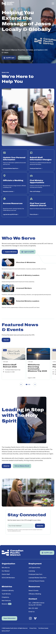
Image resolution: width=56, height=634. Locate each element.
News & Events (33, 590)
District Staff (6, 574)
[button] (53, 3)
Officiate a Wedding (35, 594)
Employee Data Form (35, 574)
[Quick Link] (14, 160)
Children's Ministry (8, 590)
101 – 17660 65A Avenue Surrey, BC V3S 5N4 (37, 604)
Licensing (32, 571)
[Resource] (13, 364)
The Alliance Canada (43, 628)
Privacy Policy (33, 628)
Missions (5, 604)
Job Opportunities (34, 567)
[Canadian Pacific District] (8, 3)
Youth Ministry (6, 594)
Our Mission (6, 571)
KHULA (8, 630)
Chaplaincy (5, 597)
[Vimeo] (35, 618)
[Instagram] (30, 618)
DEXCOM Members (8, 577)
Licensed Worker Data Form (37, 577)
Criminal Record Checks (36, 581)
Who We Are (6, 567)
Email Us (31, 611)
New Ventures (6, 600)
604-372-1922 (33, 608)
